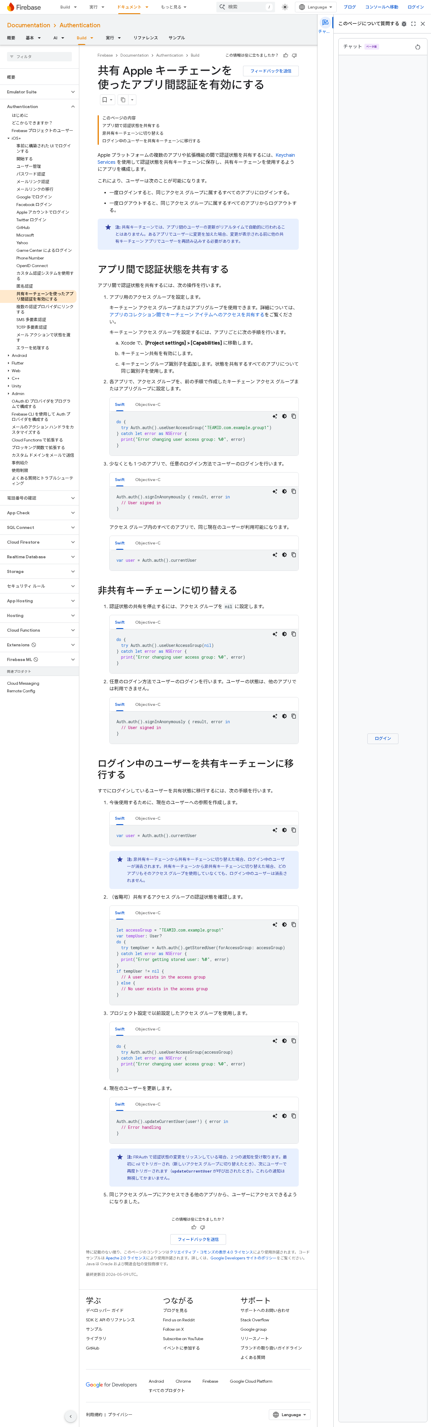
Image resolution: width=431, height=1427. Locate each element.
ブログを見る (175, 1310)
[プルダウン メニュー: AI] (64, 38)
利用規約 (94, 1414)
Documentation (28, 25)
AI (55, 38)
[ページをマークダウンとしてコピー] (123, 100)
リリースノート (254, 1338)
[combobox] (245, 7)
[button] (34, 92)
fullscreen (413, 23)
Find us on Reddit (179, 1320)
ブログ (350, 7)
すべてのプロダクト (167, 1390)
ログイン (416, 7)
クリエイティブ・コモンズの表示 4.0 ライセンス (211, 1252)
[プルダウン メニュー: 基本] (41, 38)
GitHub (92, 1348)
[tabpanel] (204, 433)
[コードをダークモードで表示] (284, 416)
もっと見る (171, 7)
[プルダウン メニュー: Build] (77, 7)
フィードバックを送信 (270, 71)
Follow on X (173, 1329)
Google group (253, 1329)
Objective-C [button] (148, 404)
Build (65, 7)
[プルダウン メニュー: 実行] (105, 7)
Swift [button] (120, 404)
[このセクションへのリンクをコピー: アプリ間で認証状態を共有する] (235, 270)
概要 (11, 38)
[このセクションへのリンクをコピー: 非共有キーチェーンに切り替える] (243, 591)
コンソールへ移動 (381, 7)
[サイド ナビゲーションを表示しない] (71, 1416)
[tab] (120, 404)
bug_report (404, 23)
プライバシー (120, 1414)
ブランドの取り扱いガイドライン (271, 1348)
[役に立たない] (294, 55)
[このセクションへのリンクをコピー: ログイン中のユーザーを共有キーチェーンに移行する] (132, 775)
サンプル (177, 38)
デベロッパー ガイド (105, 1310)
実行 (93, 7)
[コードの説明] (275, 416)
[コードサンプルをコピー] (293, 416)
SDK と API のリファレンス (110, 1320)
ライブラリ (96, 1338)
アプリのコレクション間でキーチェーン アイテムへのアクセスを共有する (186, 315)
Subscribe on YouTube (183, 1338)
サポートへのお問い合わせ (265, 1310)
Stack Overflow (254, 1320)
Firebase (105, 55)
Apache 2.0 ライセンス (126, 1258)
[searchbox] (39, 56)
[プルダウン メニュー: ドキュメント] (149, 7)
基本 (30, 38)
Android (156, 1381)
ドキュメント (129, 7)
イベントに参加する (181, 1348)
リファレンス (145, 38)
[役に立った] (285, 55)
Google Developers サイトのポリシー (243, 1258)
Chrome (183, 1381)
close (422, 23)
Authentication (80, 25)
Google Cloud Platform (251, 1381)
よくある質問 (252, 1357)
